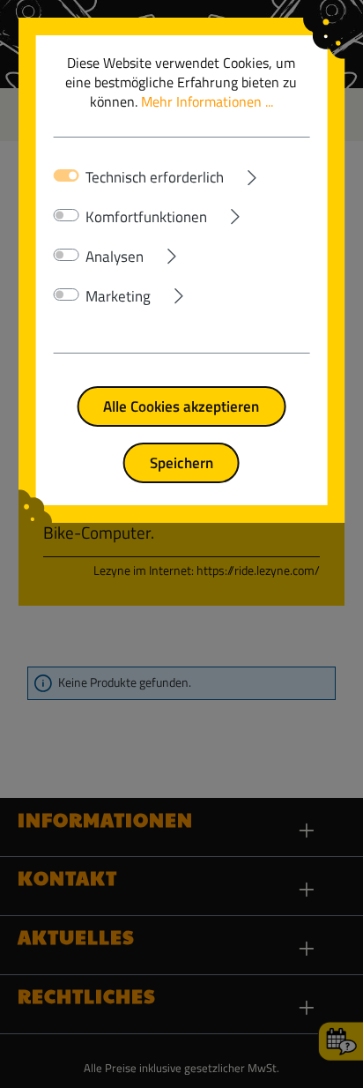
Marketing (118, 296)
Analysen (114, 256)
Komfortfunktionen (146, 216)
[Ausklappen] (267, 173)
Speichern (181, 462)
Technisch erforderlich (154, 177)
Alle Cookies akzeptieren (181, 406)
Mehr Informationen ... (207, 101)
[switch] (66, 215)
